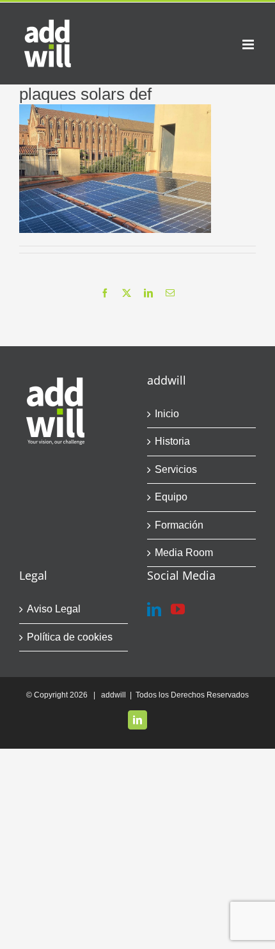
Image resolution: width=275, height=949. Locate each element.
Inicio (167, 413)
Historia (172, 441)
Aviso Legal (54, 608)
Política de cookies (70, 637)
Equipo (171, 496)
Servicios (176, 469)
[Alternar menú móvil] (249, 44)
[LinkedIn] (154, 609)
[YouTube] (178, 609)
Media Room (184, 552)
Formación (179, 525)
